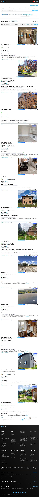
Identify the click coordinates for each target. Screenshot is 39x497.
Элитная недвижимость (5, 456)
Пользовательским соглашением (20, 495)
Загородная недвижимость (3, 440)
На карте (36, 24)
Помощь (31, 462)
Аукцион (21, 455)
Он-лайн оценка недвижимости (23, 462)
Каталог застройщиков (5, 438)
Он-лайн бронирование (24, 456)
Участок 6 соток (4, 272)
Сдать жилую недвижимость (3, 455)
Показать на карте (5, 59)
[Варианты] (5, 8)
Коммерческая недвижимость (3, 444)
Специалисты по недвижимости (32, 454)
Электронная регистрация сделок (23, 444)
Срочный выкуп (3, 462)
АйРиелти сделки (23, 454)
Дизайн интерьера (33, 443)
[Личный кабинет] (37, 1)
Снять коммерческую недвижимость (23, 439)
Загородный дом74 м (6, 402)
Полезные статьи (13, 453)
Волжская (7, 474)
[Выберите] (21, 8)
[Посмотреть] (24, 418)
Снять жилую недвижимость (22, 434)
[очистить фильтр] (7, 13)
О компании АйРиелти (33, 452)
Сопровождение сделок (24, 446)
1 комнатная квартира (6, 174)
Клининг (31, 441)
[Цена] (35, 8)
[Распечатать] (10, 59)
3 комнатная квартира (6, 44)
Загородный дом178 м (6, 369)
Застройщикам (22, 445)
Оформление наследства (32, 436)
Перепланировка (4, 463)
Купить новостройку (23, 440)
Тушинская (31, 474)
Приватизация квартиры (32, 433)
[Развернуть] (35, 472)
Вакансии (31, 455)
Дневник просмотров (23, 458)
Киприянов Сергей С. (35, 91)
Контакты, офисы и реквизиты (33, 457)
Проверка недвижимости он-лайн (24, 460)
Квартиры (2, 433)
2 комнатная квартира (6, 109)
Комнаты (2, 434)
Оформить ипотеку (23, 441)
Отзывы (31, 459)
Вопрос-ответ (13, 457)
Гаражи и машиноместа (5, 447)
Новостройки (3, 435)
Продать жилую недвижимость (3, 452)
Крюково (13, 474)
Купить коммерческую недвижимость (24, 436)
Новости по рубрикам (14, 452)
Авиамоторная (3, 474)
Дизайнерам (32, 444)
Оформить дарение (33, 431)
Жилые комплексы (4, 437)
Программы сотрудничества (3, 461)
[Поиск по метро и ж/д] (28, 15)
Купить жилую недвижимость (22, 432)
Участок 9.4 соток (5, 304)
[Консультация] (26, 418)
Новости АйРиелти (14, 454)
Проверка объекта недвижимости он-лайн (34, 438)
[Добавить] (36, 1)
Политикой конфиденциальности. (31, 495)
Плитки (32, 24)
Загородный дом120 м (6, 207)
